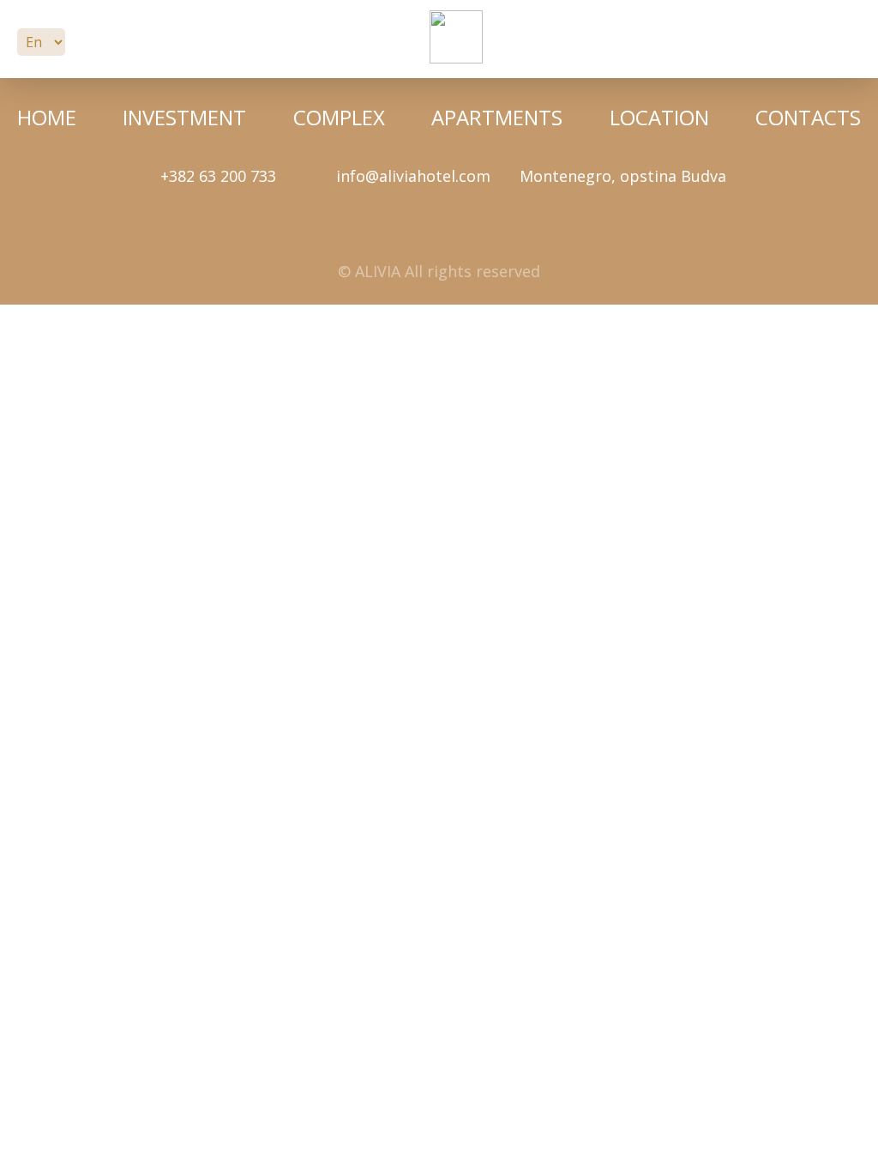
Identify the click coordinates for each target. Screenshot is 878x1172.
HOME (46, 117)
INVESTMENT (184, 117)
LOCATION (659, 117)
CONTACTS (808, 117)
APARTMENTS (496, 117)
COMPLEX (339, 117)
